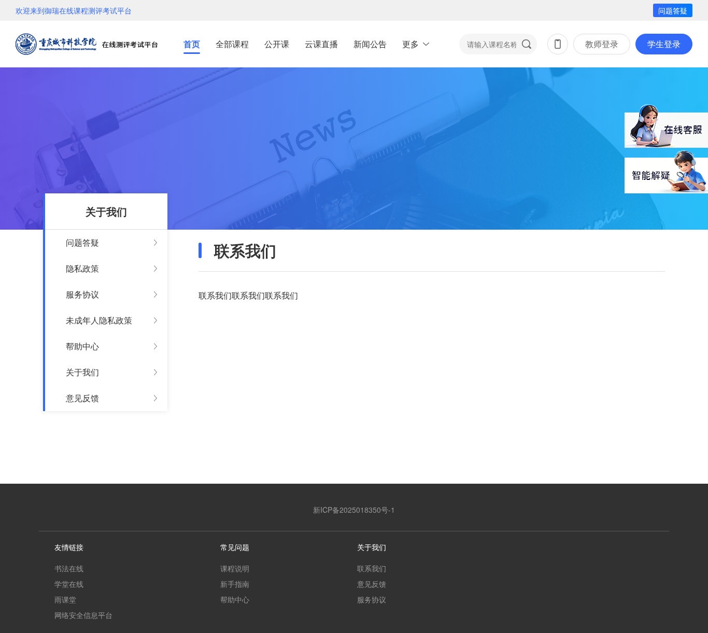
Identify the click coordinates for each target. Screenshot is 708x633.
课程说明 (234, 568)
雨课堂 (65, 599)
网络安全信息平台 (83, 615)
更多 (410, 44)
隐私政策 (82, 268)
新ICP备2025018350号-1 (354, 509)
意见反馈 (82, 398)
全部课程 (232, 44)
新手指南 (234, 584)
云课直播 (321, 44)
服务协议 (82, 294)
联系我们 (371, 568)
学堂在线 (68, 584)
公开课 (276, 44)
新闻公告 (370, 44)
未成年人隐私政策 (99, 320)
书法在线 (68, 568)
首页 (191, 44)
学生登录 (664, 44)
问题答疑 (672, 10)
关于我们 (82, 372)
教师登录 (601, 44)
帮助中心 (82, 346)
